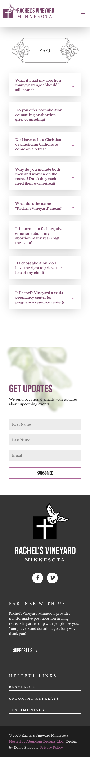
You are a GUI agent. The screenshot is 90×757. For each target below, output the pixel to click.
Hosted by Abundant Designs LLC (36, 741)
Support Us (22, 650)
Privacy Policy (51, 747)
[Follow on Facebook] (37, 578)
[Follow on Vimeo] (52, 578)
